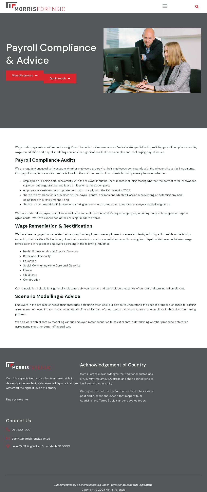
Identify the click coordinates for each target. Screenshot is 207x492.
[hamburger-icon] (165, 6)
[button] (197, 6)
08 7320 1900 (21, 430)
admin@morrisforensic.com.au (31, 438)
